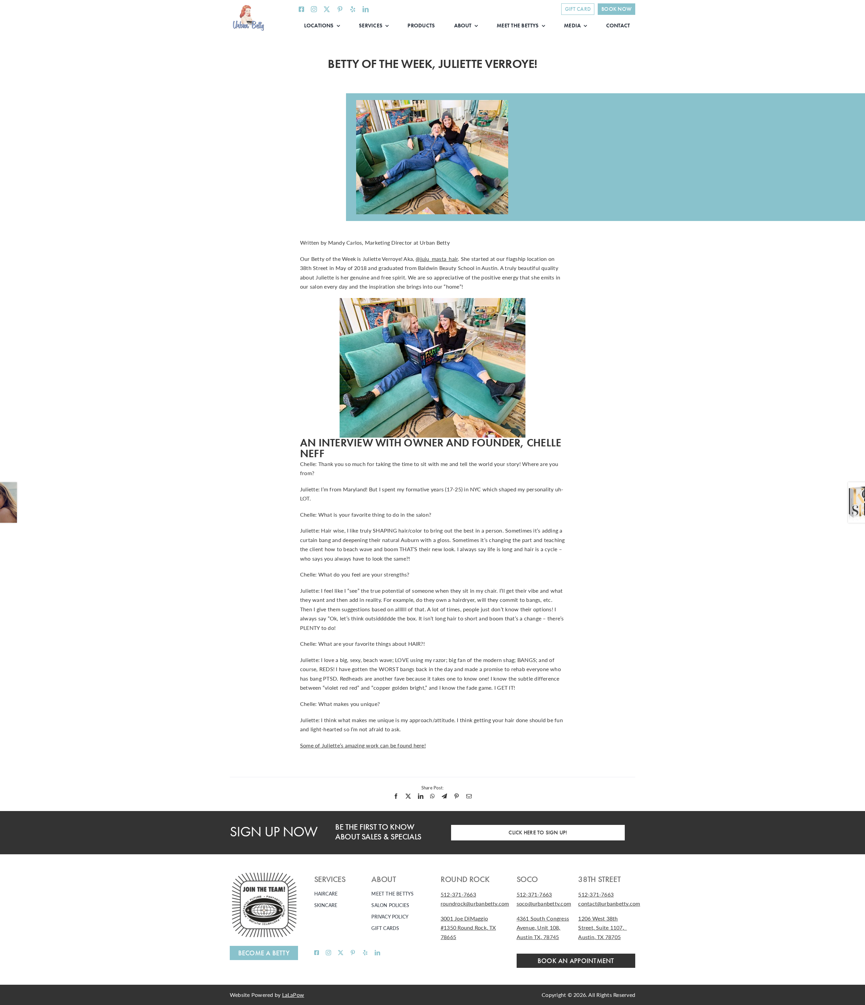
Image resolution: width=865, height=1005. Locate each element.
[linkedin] (366, 9)
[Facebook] (396, 796)
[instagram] (314, 9)
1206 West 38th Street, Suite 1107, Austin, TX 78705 (602, 927)
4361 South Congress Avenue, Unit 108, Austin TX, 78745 (543, 927)
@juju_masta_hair (437, 259)
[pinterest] (340, 9)
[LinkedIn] (421, 796)
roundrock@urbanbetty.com (475, 903)
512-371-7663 (458, 894)
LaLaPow (293, 995)
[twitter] (327, 9)
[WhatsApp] (432, 796)
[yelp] (353, 9)
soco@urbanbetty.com (544, 903)
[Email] (469, 796)
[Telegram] (444, 796)
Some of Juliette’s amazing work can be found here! (363, 745)
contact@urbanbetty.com (609, 903)
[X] (408, 796)
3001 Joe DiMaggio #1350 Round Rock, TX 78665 (468, 927)
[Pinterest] (456, 796)
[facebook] (301, 9)
